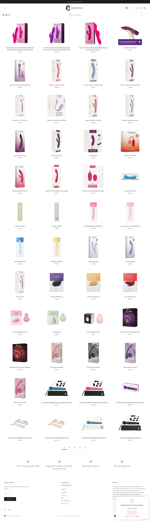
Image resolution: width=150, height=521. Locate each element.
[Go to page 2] (85, 447)
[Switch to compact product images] (9, 15)
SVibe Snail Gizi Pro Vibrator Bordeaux (19, 367)
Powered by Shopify (74, 515)
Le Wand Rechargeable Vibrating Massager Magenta (93, 402)
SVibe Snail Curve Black (93, 367)
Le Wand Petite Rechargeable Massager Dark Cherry (130, 402)
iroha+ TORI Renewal (130, 297)
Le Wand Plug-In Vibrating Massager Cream (57, 438)
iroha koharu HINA (20, 226)
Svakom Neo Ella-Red (130, 155)
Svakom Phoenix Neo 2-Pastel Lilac (56, 120)
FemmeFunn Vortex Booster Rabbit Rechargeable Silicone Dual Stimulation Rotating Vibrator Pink (20, 49)
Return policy (64, 503)
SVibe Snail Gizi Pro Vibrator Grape (130, 332)
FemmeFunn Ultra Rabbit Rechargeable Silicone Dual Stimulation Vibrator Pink (93, 49)
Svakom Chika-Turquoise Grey (130, 120)
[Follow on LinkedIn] (9, 510)
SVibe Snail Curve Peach (56, 367)
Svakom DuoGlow (93, 261)
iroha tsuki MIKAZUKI (57, 261)
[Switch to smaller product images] (6, 15)
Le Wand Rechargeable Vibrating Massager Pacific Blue (57, 402)
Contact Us (64, 492)
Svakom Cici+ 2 (20, 297)
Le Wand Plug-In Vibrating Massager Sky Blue (19, 438)
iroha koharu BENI (57, 226)
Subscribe (10, 499)
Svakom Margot (130, 261)
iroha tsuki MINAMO (20, 261)
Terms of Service (65, 501)
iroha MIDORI (56, 332)
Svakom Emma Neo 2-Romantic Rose (20, 85)
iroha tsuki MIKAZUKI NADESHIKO (130, 226)
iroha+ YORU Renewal (57, 297)
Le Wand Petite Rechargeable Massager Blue (93, 438)
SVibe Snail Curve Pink (20, 402)
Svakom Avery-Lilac (56, 155)
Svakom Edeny (93, 155)
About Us (63, 489)
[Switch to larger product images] (3, 15)
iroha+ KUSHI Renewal (93, 297)
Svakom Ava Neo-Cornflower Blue (93, 85)
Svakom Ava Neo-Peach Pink (57, 85)
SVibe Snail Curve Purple (130, 367)
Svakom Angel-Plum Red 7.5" (20, 191)
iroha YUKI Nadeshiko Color (19, 332)
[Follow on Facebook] (5, 510)
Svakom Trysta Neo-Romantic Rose (130, 85)
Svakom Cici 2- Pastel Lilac (20, 120)
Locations (63, 495)
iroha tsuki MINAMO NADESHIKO (93, 226)
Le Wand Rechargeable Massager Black (130, 438)
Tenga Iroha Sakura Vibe (93, 332)
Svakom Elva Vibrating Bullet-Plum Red (93, 191)
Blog (62, 498)
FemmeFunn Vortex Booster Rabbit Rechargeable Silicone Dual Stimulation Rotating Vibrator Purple (56, 49)
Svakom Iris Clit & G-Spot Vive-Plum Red (56, 191)
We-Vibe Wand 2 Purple (130, 48)
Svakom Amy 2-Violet (20, 155)
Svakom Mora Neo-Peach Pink (93, 120)
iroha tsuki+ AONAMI (130, 191)
